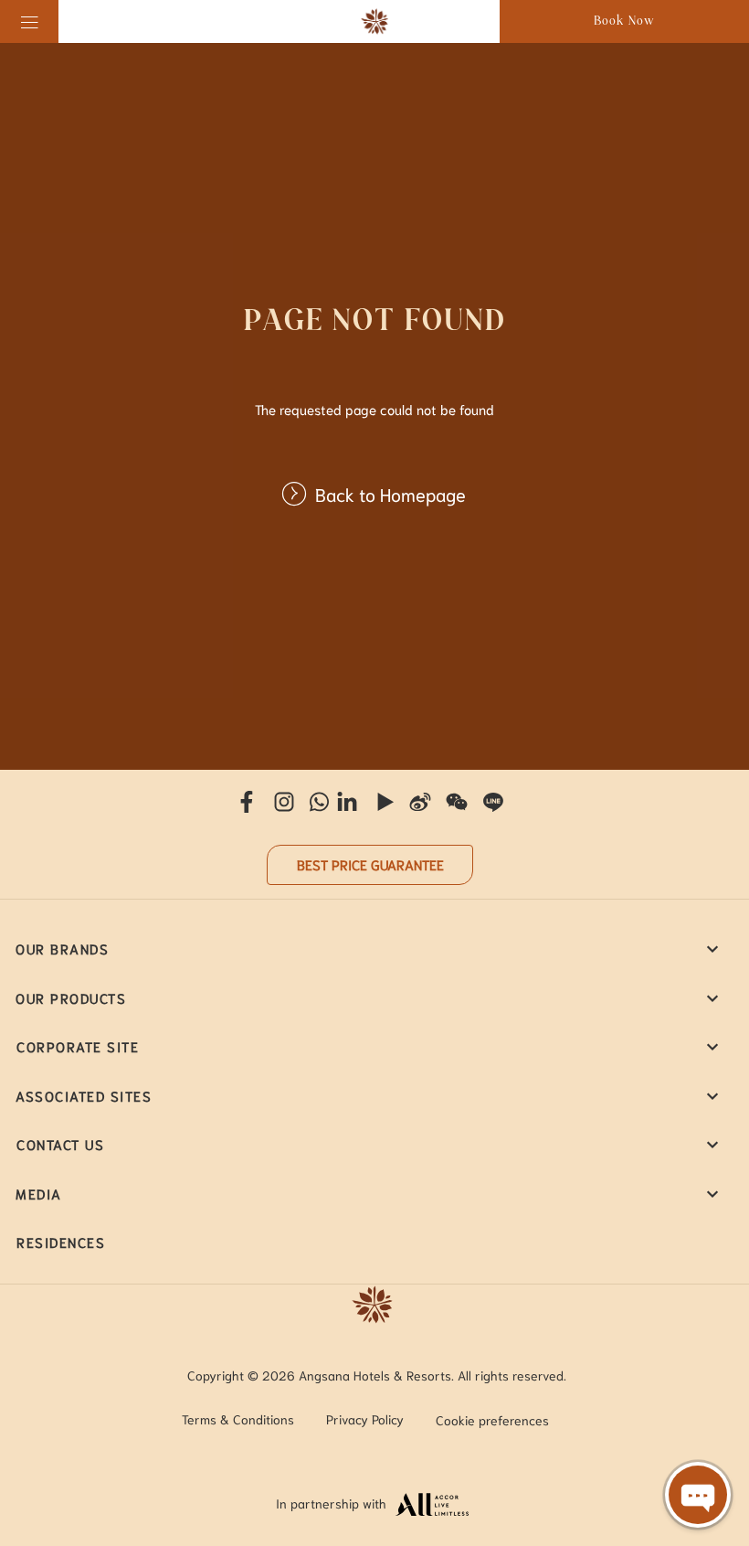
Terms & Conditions (238, 1419)
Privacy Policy (365, 1419)
